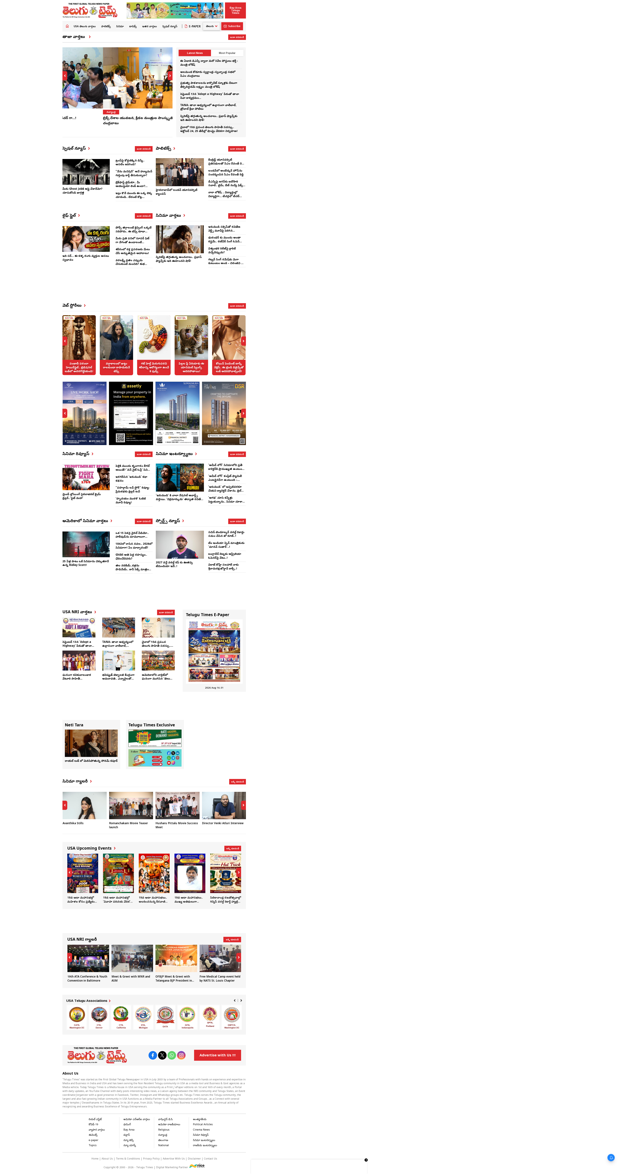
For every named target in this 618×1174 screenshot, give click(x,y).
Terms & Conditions (128, 1159)
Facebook (153, 1055)
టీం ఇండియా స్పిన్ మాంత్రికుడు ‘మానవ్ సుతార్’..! (226, 545)
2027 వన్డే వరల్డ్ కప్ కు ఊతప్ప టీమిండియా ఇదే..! (174, 564)
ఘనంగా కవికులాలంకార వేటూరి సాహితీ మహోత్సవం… (76, 679)
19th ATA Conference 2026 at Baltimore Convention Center (220, 964)
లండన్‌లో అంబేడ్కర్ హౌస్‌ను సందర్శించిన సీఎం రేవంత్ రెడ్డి (226, 173)
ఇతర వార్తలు (149, 26)
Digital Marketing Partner (172, 1167)
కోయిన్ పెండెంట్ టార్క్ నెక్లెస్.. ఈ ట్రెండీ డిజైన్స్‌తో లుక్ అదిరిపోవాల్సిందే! (191, 345)
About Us (107, 1159)
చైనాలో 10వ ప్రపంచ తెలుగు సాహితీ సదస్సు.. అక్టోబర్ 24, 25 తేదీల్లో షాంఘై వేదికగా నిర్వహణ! (209, 129)
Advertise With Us (174, 1159)
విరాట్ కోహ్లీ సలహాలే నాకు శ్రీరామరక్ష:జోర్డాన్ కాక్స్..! (223, 567)
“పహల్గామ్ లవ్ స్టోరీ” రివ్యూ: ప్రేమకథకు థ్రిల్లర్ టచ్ (133, 490)
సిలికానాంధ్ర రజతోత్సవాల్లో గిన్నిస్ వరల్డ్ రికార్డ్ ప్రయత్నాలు (225, 879)
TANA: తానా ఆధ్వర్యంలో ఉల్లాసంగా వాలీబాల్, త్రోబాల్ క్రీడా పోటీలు (117, 646)
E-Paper (195, 27)
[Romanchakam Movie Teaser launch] (85, 805)
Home (67, 26)
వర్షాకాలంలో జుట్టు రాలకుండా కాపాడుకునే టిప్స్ (79, 345)
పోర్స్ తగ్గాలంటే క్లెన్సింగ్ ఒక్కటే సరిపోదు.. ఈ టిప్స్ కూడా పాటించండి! (133, 232)
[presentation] (64, 75)
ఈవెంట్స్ (93, 1135)
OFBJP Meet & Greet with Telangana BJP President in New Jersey (132, 964)
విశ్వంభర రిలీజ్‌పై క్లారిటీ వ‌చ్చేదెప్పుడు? (222, 251)
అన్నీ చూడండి (237, 781)
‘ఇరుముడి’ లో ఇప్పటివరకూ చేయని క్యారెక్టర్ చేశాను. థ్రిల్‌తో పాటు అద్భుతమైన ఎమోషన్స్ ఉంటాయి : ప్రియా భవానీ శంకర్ (226, 492)
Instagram (181, 1055)
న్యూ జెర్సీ (128, 1140)
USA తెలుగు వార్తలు (85, 26)
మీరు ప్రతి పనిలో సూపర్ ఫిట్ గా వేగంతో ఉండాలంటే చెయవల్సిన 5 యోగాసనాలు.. (133, 242)
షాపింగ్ (127, 1125)
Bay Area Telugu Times (235, 10)
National (163, 1145)
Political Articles (203, 1125)
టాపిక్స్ (133, 26)
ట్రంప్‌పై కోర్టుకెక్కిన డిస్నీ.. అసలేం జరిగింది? (130, 163)
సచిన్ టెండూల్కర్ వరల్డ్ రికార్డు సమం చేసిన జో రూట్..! (226, 534)
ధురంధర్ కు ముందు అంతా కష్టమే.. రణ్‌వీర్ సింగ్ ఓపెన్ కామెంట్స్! (224, 241)
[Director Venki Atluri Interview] (177, 805)
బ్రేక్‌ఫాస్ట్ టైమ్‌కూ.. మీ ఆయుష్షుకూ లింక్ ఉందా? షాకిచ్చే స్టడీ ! (130, 186)
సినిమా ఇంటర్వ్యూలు (204, 1140)
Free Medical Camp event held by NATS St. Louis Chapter (176, 964)
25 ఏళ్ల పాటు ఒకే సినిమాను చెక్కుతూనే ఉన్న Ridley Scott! (85, 563)
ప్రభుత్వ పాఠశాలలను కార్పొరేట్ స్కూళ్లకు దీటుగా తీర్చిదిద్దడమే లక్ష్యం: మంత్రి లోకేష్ (208, 85)
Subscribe (234, 26)
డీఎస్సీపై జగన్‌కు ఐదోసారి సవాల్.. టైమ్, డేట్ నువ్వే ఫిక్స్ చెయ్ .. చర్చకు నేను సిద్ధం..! (225, 185)
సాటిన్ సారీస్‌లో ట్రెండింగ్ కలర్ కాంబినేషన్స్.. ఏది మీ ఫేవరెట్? (229, 345)
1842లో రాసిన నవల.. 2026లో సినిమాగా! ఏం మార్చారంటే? (134, 546)
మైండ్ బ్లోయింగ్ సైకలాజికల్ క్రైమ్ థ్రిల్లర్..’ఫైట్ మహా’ (81, 496)
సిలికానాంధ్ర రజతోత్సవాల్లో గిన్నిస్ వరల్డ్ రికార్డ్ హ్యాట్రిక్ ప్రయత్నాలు (189, 879)
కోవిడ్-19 (93, 1125)
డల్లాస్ (126, 1135)
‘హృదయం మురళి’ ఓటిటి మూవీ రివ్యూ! (131, 501)
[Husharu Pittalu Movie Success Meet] (131, 805)
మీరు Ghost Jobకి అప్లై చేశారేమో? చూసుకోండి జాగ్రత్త (82, 191)
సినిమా (120, 26)
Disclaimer (194, 1159)
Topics (93, 1145)
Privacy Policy (151, 1159)
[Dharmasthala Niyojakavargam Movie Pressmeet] (224, 805)
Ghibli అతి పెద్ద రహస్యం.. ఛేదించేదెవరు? (131, 557)
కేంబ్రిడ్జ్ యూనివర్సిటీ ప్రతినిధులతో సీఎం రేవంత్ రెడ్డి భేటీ (226, 164)
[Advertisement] (154, 288)
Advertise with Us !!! (218, 1055)
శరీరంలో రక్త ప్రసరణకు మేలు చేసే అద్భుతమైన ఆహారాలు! (133, 251)
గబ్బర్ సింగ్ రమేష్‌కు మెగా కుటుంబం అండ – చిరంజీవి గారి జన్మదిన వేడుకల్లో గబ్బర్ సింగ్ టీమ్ (227, 265)
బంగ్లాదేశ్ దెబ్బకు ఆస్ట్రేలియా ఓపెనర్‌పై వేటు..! (224, 556)
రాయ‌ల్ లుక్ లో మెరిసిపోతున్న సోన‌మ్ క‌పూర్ (91, 761)
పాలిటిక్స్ (106, 26)
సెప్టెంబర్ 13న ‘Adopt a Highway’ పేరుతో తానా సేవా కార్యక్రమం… (77, 646)
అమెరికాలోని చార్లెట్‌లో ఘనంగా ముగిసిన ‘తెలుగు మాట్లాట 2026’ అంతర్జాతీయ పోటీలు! (157, 681)
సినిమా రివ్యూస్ (201, 1135)
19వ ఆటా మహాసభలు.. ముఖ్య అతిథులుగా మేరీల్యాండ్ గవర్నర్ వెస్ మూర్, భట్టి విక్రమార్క (154, 879)
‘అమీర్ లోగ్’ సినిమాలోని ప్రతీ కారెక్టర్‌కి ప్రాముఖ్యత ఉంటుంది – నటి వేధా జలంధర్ (226, 469)
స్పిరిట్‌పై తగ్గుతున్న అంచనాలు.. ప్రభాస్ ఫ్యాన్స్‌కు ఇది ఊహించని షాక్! (179, 259)
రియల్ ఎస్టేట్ (95, 1119)
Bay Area (128, 1130)
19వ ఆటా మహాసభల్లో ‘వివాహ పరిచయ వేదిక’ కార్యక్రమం (82, 879)
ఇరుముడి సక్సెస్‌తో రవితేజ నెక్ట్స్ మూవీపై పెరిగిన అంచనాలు (224, 231)
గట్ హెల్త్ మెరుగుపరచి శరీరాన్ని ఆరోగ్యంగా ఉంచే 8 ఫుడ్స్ (116, 345)
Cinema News (201, 1130)
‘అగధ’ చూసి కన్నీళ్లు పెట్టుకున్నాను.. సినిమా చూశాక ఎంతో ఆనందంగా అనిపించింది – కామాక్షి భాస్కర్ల (226, 503)
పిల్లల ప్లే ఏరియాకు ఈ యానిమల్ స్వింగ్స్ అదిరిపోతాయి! (154, 345)
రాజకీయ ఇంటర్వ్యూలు (205, 1145)
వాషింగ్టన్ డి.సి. (165, 1119)
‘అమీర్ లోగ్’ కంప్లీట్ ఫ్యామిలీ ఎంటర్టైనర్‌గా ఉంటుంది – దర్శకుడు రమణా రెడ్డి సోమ (225, 480)
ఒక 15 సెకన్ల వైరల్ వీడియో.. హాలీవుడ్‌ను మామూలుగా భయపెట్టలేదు (132, 537)
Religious (163, 1130)
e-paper (93, 1140)
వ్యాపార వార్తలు (97, 1130)
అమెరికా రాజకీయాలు (169, 1125)
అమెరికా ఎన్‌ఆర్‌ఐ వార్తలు (136, 1119)
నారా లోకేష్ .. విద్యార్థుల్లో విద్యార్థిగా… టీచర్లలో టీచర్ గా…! (223, 196)
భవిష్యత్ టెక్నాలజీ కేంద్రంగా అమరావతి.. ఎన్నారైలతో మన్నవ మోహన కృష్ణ (118, 679)
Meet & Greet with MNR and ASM (88, 964)
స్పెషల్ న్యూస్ (169, 26)
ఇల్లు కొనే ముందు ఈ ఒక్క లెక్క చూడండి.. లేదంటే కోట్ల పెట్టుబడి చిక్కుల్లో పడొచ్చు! (134, 197)
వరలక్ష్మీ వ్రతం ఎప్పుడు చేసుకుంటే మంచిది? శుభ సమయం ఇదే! (130, 264)
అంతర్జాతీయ (199, 1119)
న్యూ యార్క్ (129, 1145)
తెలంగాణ (163, 1140)
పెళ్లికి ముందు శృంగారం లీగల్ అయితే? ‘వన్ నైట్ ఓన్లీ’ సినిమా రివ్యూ (134, 470)
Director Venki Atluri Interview (176, 823)
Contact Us (210, 1159)
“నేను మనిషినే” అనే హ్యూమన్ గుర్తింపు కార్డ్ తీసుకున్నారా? (134, 173)
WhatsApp (172, 1055)
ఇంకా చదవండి (237, 37)
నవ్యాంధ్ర (70, 112)
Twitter (162, 1055)
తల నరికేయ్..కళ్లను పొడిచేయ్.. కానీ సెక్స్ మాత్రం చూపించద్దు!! (132, 569)
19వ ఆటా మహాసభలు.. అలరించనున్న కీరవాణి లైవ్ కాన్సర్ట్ (118, 879)
